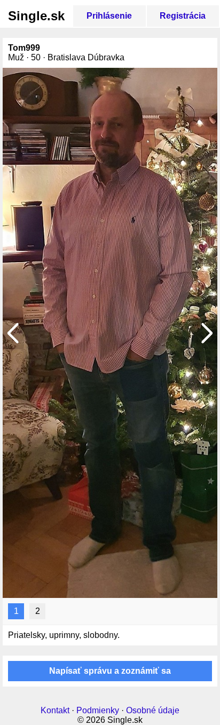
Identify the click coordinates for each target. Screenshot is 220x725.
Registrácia (183, 15)
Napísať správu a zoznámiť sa (110, 670)
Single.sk (36, 16)
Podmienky (97, 710)
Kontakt (55, 710)
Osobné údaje (152, 710)
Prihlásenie (109, 15)
